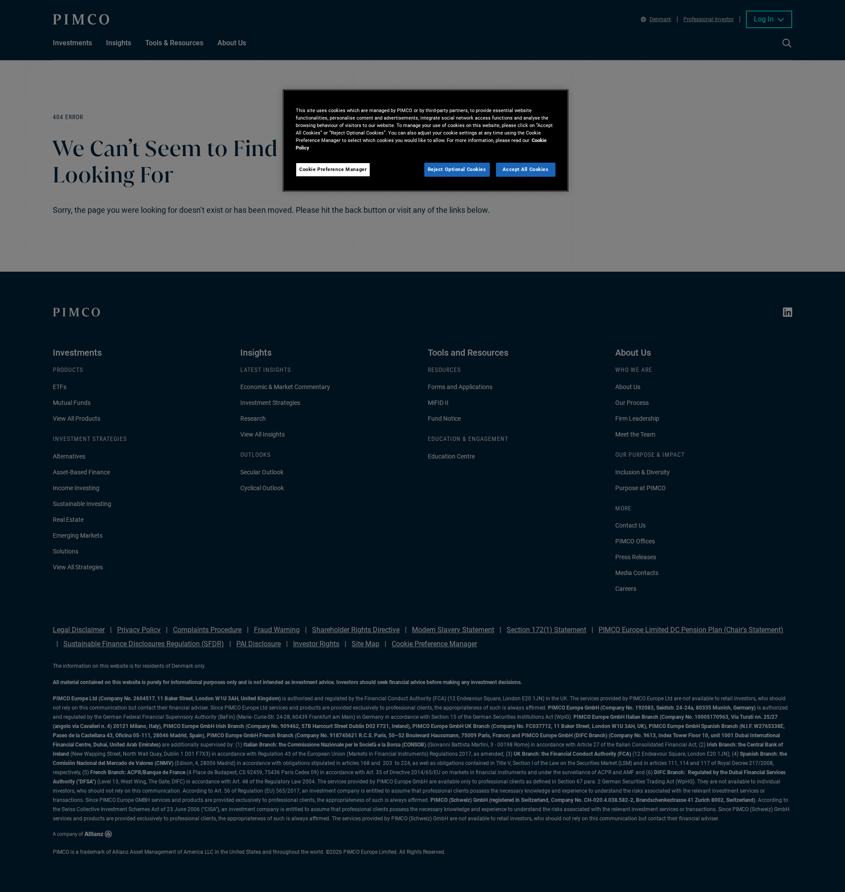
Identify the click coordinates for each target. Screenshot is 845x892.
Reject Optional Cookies (457, 169)
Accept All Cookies (525, 169)
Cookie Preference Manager (333, 169)
